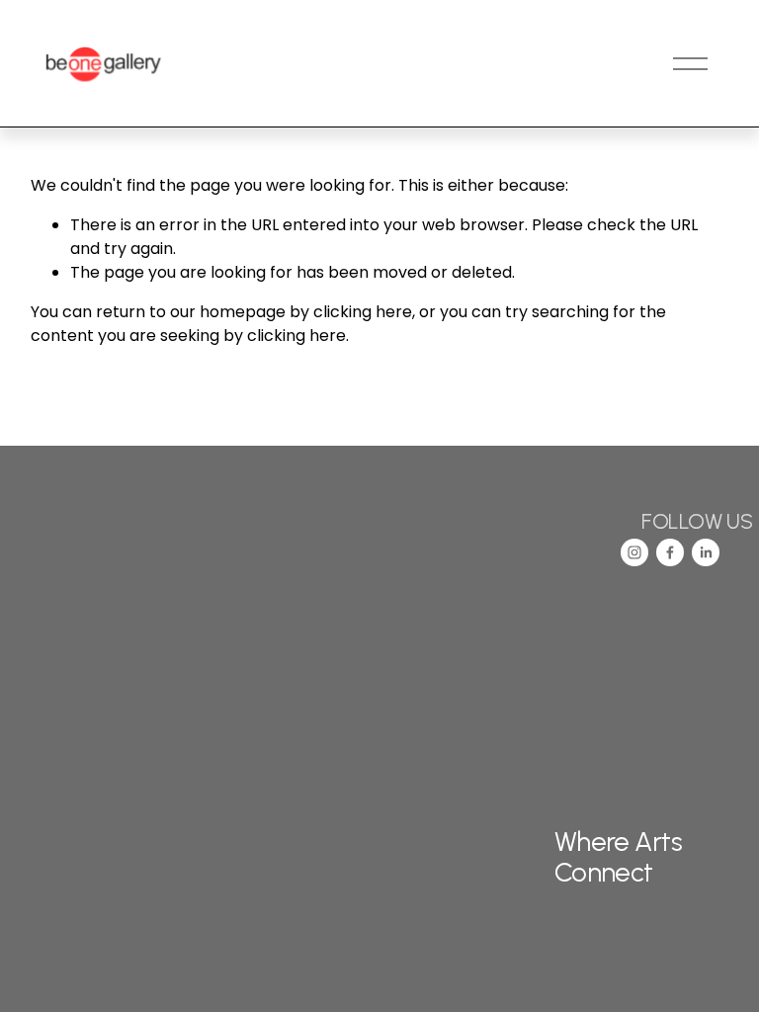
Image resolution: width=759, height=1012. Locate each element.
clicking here (362, 311)
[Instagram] (634, 552)
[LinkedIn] (705, 552)
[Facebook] (670, 552)
